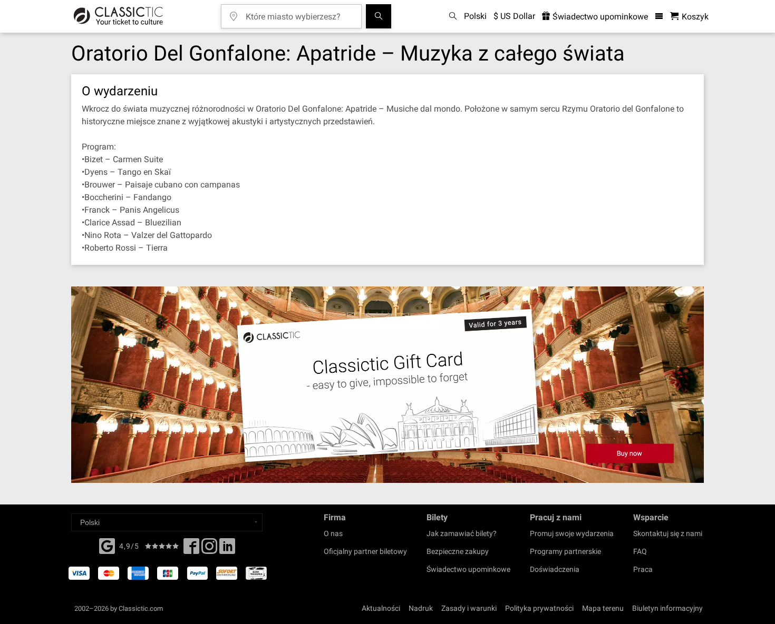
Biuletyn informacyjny (667, 608)
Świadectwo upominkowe (599, 17)
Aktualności (381, 608)
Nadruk (421, 608)
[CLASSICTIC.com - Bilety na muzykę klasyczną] (118, 16)
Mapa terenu (603, 608)
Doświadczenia (554, 569)
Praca (643, 569)
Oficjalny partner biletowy (365, 551)
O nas (333, 533)
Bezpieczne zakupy (458, 551)
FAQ (640, 551)
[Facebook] (107, 545)
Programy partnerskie (565, 551)
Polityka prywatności (539, 608)
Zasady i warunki (469, 608)
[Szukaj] (378, 16)
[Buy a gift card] (387, 384)
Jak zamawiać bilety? (462, 533)
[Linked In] (227, 549)
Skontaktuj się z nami (667, 533)
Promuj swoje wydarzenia (572, 533)
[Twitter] (209, 549)
